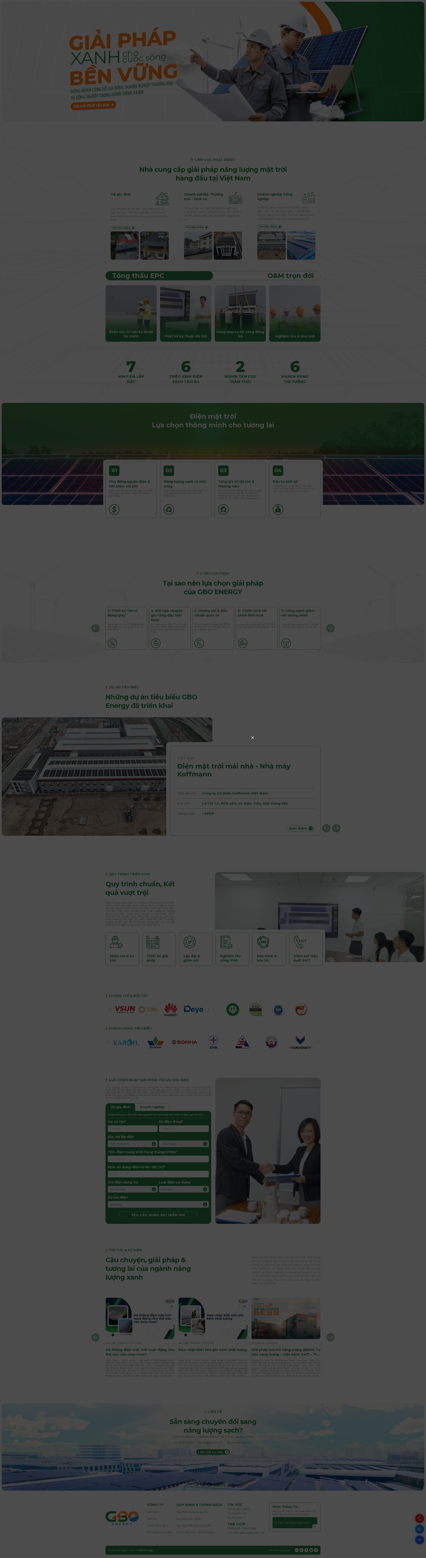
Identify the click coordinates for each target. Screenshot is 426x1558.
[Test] (213, 819)
